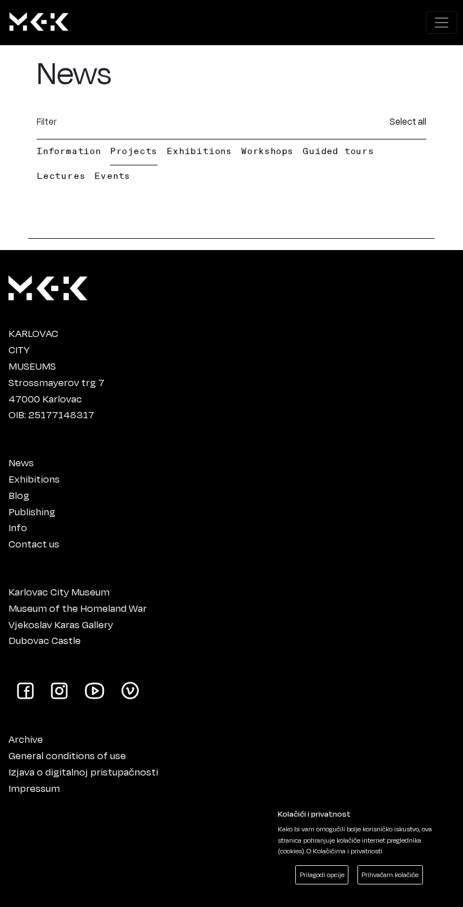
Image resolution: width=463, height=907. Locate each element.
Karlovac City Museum (59, 591)
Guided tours (338, 150)
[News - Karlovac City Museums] (39, 22)
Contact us (33, 543)
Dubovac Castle (44, 640)
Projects (134, 150)
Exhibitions (199, 150)
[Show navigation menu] (441, 22)
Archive (25, 738)
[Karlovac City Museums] (48, 285)
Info (17, 527)
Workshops (267, 150)
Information (69, 150)
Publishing (31, 511)
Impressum (34, 788)
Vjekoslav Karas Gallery (60, 624)
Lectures (61, 175)
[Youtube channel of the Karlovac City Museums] (94, 689)
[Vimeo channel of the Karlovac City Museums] (130, 689)
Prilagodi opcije (322, 874)
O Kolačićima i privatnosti (344, 851)
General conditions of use (67, 755)
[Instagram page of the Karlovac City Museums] (59, 689)
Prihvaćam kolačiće (389, 874)
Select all (408, 121)
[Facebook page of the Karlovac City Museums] (25, 689)
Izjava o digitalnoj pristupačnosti (83, 771)
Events (112, 175)
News (21, 462)
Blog (18, 495)
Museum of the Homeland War (77, 608)
